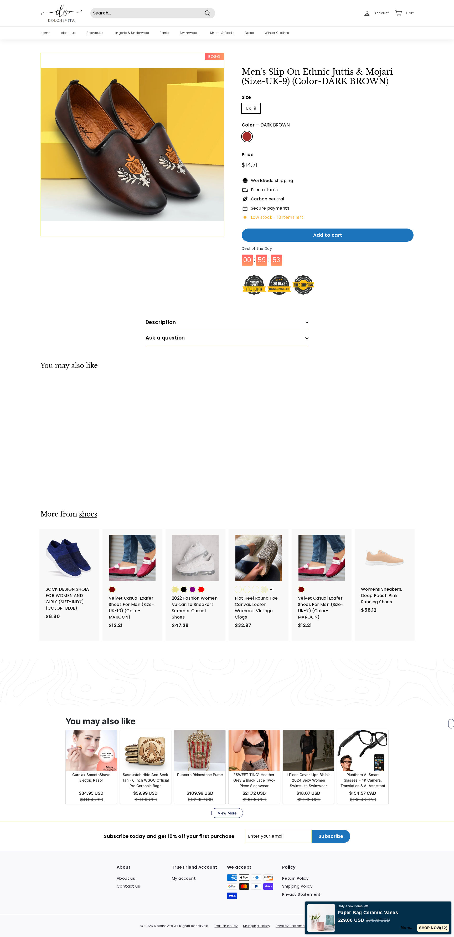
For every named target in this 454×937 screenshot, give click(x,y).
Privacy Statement (301, 894)
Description (161, 322)
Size (246, 97)
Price (248, 154)
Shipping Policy (297, 886)
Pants (164, 33)
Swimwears (189, 33)
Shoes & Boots (222, 33)
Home (45, 33)
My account (184, 878)
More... (407, 927)
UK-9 (251, 108)
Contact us (128, 886)
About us (68, 33)
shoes (88, 514)
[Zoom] (132, 144)
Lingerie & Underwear (131, 33)
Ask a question (165, 337)
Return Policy (295, 878)
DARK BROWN (247, 136)
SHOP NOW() (433, 928)
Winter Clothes (277, 33)
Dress (249, 33)
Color (266, 125)
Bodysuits (95, 33)
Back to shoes (231, 682)
